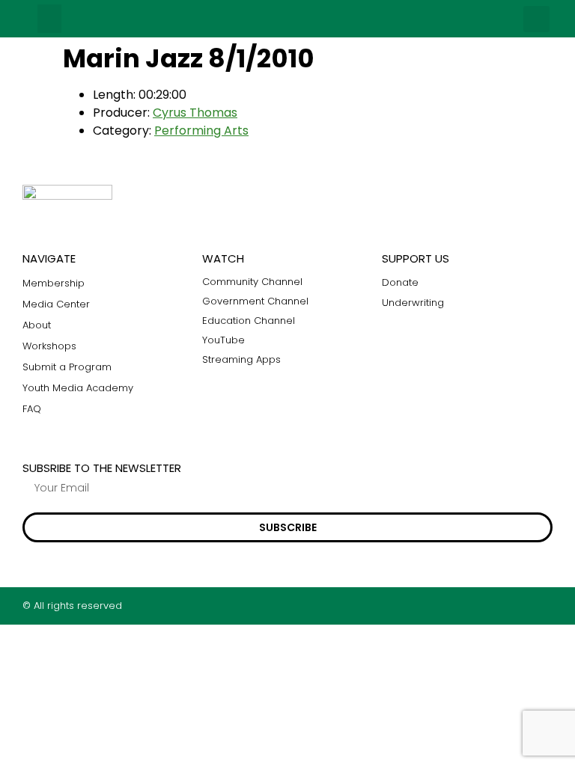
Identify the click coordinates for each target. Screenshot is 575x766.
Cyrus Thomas (195, 112)
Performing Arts (201, 130)
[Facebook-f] (488, 605)
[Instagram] (517, 605)
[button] (49, 18)
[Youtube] (547, 605)
